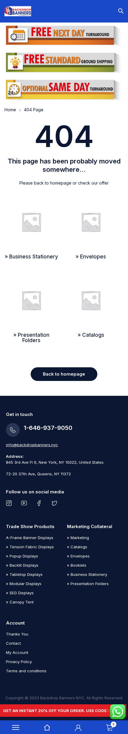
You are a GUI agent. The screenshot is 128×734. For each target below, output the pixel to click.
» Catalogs (77, 546)
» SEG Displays (20, 592)
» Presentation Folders (88, 583)
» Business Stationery (87, 574)
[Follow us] (55, 503)
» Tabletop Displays (24, 574)
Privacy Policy (19, 661)
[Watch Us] (25, 503)
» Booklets (76, 565)
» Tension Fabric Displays (30, 546)
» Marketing (78, 537)
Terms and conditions (26, 670)
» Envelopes (78, 556)
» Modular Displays (23, 583)
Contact (13, 643)
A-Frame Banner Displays (29, 537)
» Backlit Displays (22, 565)
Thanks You (17, 634)
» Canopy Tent (20, 602)
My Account (17, 652)
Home (10, 109)
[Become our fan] (40, 503)
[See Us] (10, 503)
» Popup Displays (22, 556)
